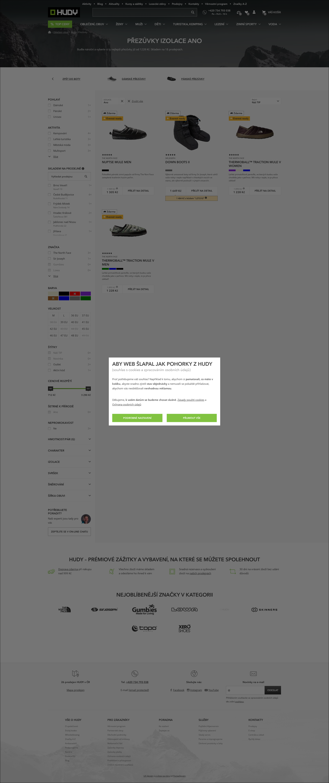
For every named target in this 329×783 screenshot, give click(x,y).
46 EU (53, 335)
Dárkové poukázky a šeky (211, 743)
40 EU (74, 322)
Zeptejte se (164, 730)
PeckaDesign (179, 776)
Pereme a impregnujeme (210, 739)
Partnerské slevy (115, 730)
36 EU (74, 315)
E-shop (251, 730)
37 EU (85, 315)
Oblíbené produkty (246, 12)
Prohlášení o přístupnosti (119, 760)
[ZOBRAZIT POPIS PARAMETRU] (83, 168)
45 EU (85, 329)
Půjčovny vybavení (207, 730)
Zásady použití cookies (191, 400)
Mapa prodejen (75, 690)
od (50, 388)
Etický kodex (71, 730)
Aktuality (114, 3)
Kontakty (193, 3)
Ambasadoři (71, 743)
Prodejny (177, 3)
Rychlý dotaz (254, 739)
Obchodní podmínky (116, 734)
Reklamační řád (114, 743)
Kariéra (68, 752)
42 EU (53, 329)
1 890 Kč (236, 189)
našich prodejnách (200, 573)
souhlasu (239, 701)
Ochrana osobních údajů (126, 404)
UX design (148, 776)
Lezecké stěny (157, 3)
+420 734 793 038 (137, 682)
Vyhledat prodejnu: (62, 176)
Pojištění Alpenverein (209, 726)
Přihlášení (254, 12)
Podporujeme (71, 747)
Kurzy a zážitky (134, 3)
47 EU (64, 335)
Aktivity (86, 3)
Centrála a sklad (256, 734)
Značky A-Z (240, 3)
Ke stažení (164, 726)
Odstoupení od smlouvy (118, 739)
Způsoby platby (114, 752)
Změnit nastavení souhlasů (120, 764)
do (88, 388)
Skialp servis (204, 734)
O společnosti (71, 726)
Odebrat (122, 101)
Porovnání (238, 12)
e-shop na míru (162, 776)
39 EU (64, 322)
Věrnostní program (216, 3)
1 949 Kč (110, 189)
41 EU (85, 322)
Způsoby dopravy (115, 747)
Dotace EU (70, 756)
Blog (100, 3)
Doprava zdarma (68, 569)
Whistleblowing (72, 734)
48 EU (74, 335)
